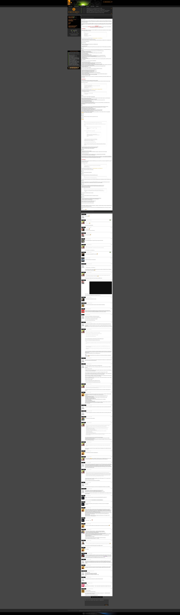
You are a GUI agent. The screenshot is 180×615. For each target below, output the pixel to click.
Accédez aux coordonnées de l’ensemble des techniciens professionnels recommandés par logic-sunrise (74, 34)
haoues (83, 462)
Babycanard (83, 488)
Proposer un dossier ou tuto (72, 26)
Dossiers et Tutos (72, 17)
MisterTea (83, 540)
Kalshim (83, 392)
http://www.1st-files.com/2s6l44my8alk (91, 370)
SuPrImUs (83, 559)
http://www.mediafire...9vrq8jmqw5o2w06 (97, 89)
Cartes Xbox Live (70, 20)
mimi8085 (83, 322)
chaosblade (83, 405)
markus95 (83, 244)
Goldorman (83, 416)
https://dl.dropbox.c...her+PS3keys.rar (97, 168)
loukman (83, 577)
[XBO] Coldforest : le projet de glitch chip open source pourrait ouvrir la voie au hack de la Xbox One (97, 11)
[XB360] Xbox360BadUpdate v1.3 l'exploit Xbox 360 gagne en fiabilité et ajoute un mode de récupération (98, 10)
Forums (69, 23)
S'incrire (77, 13)
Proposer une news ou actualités (72, 25)
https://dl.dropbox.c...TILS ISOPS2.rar (97, 38)
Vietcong (83, 227)
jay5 (82, 314)
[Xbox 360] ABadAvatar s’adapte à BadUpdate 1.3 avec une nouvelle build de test (96, 9)
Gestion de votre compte (72, 27)
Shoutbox (69, 22)
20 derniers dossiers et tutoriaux (74, 51)
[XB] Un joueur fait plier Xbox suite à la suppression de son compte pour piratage (95, 12)
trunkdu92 (83, 252)
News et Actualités (72, 16)
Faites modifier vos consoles (74, 19)
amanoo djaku (84, 553)
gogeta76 (83, 297)
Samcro (83, 495)
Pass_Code (83, 214)
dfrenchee (83, 529)
